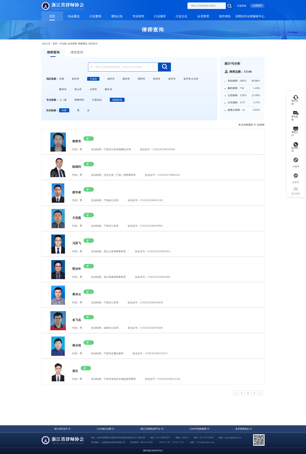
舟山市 (78, 89)
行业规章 (160, 16)
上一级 (63, 99)
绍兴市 (156, 78)
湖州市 (141, 78)
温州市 (111, 78)
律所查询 (77, 52)
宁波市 (93, 78)
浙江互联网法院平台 (150, 429)
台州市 (93, 89)
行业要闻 (95, 16)
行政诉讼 (97, 99)
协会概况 (74, 16)
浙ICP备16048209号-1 (153, 451)
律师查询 (53, 52)
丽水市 (108, 89)
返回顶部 (295, 193)
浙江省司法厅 (61, 429)
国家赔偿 (117, 99)
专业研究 (138, 16)
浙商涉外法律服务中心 (250, 16)
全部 (61, 78)
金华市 (172, 78)
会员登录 (257, 5)
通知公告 (117, 16)
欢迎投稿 (241, 5)
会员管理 (203, 16)
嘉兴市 (126, 78)
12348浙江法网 (104, 429)
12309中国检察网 (198, 429)
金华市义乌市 (190, 78)
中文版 (63, 43)
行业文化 (181, 16)
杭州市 (75, 78)
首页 (52, 16)
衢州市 (63, 89)
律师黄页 (82, 43)
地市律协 (225, 16)
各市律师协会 (242, 429)
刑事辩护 (79, 99)
